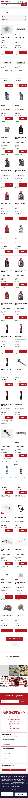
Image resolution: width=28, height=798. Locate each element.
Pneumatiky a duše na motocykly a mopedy (10, 761)
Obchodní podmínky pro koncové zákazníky (10, 736)
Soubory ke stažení (5, 742)
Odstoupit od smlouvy (14, 769)
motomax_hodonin (15, 728)
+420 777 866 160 (15, 723)
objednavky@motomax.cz (15, 719)
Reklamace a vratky (6, 744)
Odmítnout (7, 794)
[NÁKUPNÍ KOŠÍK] (23, 1)
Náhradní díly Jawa (5, 755)
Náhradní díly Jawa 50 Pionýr (7, 751)
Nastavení (14, 789)
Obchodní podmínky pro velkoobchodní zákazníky (11, 737)
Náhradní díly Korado (6, 760)
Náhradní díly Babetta (6, 750)
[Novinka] (21, 470)
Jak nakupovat (5, 741)
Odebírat (23, 701)
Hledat (24, 4)
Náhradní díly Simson (6, 753)
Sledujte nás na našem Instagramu (5, 671)
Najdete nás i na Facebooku (15, 726)
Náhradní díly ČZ (5, 758)
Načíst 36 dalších (13, 638)
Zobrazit (7, 284)
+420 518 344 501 (15, 721)
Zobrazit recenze (9, 659)
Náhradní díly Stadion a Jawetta (8, 756)
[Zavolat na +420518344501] (18, 2)
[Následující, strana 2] (14, 644)
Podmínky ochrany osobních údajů (8, 739)
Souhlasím (20, 794)
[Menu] (26, 1)
